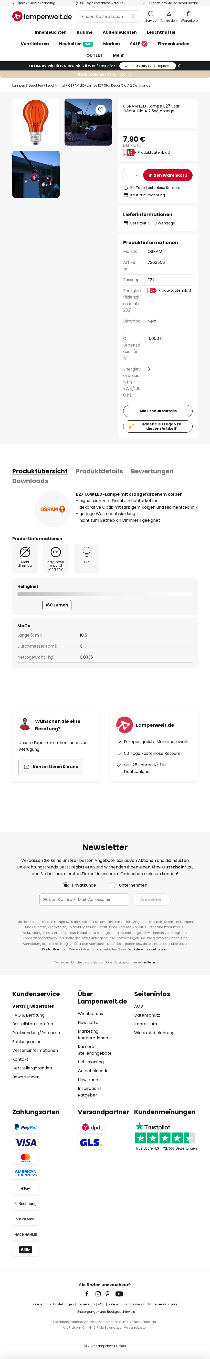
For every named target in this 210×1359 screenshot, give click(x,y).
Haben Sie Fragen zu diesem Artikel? (161, 426)
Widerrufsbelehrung (154, 1033)
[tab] (40, 471)
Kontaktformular (55, 949)
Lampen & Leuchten (27, 85)
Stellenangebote (95, 1053)
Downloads (30, 481)
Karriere (86, 1047)
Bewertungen (152, 471)
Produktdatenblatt (154, 152)
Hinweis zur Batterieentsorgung (154, 1304)
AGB (138, 1006)
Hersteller (148, 962)
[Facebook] (90, 1294)
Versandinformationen (35, 1050)
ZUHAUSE (148, 66)
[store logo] (42, 16)
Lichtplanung (91, 1062)
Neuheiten (75, 44)
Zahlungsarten (26, 1042)
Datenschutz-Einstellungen (53, 1304)
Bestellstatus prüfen (32, 1024)
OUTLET (94, 55)
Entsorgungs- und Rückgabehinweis (106, 1311)
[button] (36, 174)
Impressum (145, 1024)
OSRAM (155, 251)
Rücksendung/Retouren (36, 1033)
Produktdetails (99, 471)
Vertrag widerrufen (33, 1006)
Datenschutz (147, 1015)
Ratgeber (87, 1095)
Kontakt (20, 1059)
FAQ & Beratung (28, 1015)
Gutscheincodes (94, 1071)
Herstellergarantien (32, 1068)
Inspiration (88, 1088)
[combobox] (108, 16)
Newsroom (89, 1080)
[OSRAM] (53, 509)
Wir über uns (90, 1014)
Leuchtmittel (55, 85)
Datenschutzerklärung (150, 949)
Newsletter (89, 1023)
